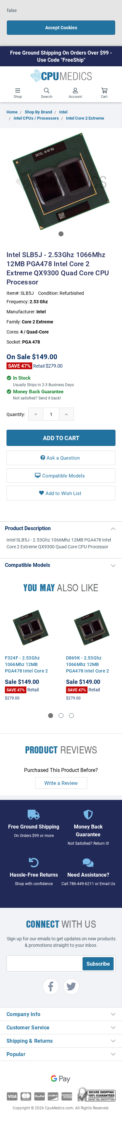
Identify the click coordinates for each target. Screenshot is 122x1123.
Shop (18, 96)
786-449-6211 (81, 883)
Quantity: (16, 414)
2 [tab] (61, 715)
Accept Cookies (61, 27)
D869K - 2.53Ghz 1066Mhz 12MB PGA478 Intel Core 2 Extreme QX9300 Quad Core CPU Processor (90, 671)
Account (75, 96)
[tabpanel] (61, 181)
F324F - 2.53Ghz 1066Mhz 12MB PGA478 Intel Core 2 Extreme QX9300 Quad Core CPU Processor (29, 671)
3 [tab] (71, 715)
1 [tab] (61, 233)
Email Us (107, 883)
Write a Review (61, 782)
